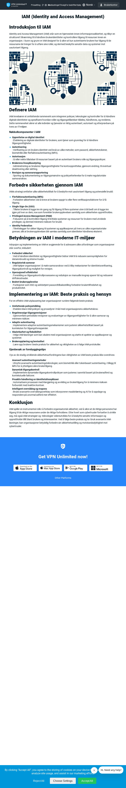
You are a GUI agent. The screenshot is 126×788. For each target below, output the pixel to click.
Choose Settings (63, 780)
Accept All (87, 780)
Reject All (38, 780)
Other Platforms (63, 478)
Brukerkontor (110, 5)
